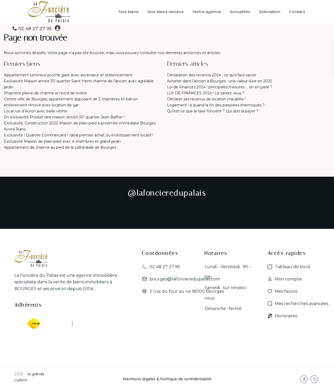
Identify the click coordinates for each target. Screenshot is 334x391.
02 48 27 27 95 (35, 28)
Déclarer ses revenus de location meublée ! (206, 99)
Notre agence (207, 11)
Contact (297, 11)
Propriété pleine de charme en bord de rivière (45, 93)
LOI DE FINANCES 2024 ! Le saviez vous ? (205, 93)
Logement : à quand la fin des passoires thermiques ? (216, 105)
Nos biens (128, 11)
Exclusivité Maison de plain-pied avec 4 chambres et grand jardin (62, 141)
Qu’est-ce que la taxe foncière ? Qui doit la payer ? (212, 111)
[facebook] (304, 379)
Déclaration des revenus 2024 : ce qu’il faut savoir (211, 75)
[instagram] (314, 379)
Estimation (269, 11)
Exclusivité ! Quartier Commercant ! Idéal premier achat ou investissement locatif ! (78, 135)
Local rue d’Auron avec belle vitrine (35, 111)
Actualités (240, 11)
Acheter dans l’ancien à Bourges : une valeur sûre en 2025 (219, 81)
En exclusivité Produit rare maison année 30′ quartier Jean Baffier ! (64, 117)
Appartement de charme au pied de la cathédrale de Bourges (60, 147)
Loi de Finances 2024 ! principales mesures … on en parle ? (219, 87)
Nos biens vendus (165, 11)
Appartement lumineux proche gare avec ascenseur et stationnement (68, 75)
